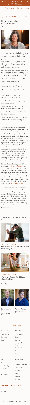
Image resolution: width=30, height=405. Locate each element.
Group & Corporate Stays (21, 344)
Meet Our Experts (6, 366)
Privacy (17, 370)
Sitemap (17, 379)
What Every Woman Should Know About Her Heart (13, 278)
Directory (18, 376)
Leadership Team (6, 369)
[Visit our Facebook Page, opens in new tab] (2, 395)
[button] (21, 8)
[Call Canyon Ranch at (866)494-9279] (18, 8)
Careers (3, 372)
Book (27, 8)
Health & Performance (16, 166)
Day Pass (17, 340)
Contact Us (4, 337)
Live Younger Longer (8, 244)
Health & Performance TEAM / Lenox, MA (14, 17)
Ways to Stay (19, 334)
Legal (16, 373)
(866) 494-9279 (5, 334)
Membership (18, 348)
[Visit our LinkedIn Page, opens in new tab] (5, 395)
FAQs (2, 340)
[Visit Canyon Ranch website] (15, 326)
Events (17, 337)
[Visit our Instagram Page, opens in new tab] (9, 395)
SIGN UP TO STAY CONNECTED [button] (11, 386)
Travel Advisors (5, 375)
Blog (16, 354)
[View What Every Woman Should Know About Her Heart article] (15, 262)
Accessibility (18, 367)
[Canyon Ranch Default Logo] (10, 8)
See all (26, 284)
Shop (16, 351)
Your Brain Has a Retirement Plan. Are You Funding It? (15, 248)
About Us (4, 363)
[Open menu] (2, 8)
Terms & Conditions (21, 364)
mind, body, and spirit (17, 183)
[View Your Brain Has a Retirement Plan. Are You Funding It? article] (15, 232)
